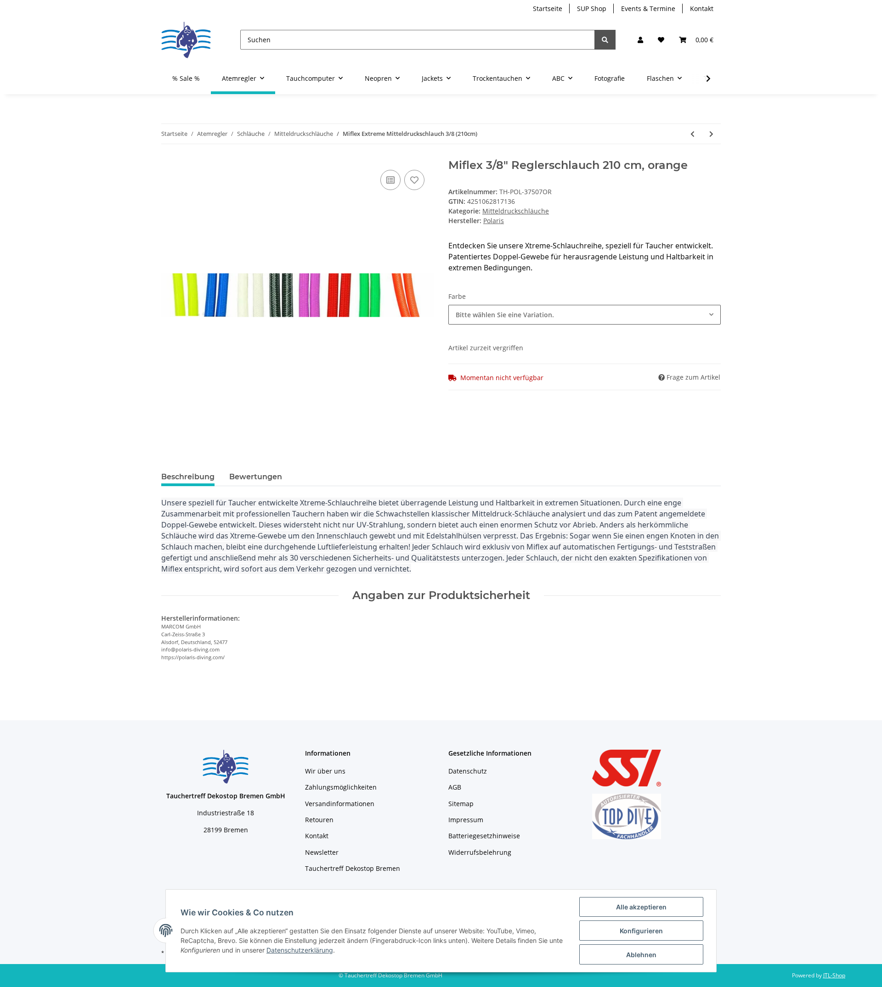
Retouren (319, 819)
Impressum (465, 819)
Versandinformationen (339, 803)
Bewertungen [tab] (255, 476)
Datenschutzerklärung (299, 950)
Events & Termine (648, 8)
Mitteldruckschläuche (515, 211)
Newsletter (322, 852)
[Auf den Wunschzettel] (414, 180)
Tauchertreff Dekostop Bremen (352, 868)
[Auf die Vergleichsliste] (390, 180)
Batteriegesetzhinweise (484, 835)
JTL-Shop (834, 975)
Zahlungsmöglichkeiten (341, 787)
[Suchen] (605, 40)
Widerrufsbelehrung (479, 852)
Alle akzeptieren (641, 907)
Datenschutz (467, 771)
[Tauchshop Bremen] (186, 39)
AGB (454, 787)
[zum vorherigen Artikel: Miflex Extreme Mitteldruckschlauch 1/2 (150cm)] (692, 134)
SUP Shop (591, 8)
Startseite (547, 8)
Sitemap (461, 803)
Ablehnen (641, 955)
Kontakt (701, 8)
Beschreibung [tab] (188, 476)
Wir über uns (325, 771)
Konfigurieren (641, 931)
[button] (640, 40)
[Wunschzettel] (661, 40)
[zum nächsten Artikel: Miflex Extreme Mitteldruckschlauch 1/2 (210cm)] (711, 134)
